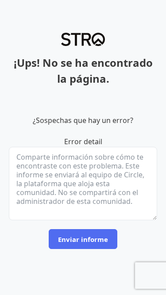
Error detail (83, 141)
